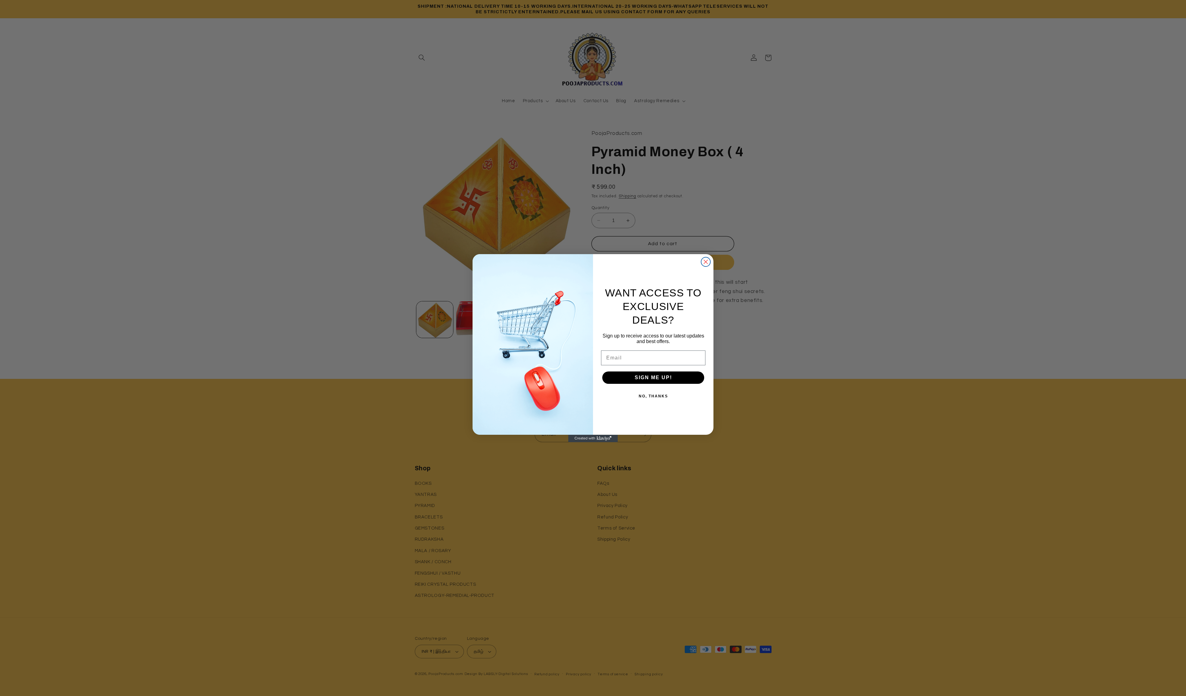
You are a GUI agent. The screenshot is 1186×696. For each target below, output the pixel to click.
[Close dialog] (705, 261)
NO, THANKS (653, 396)
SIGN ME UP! (653, 377)
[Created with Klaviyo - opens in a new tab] (593, 438)
